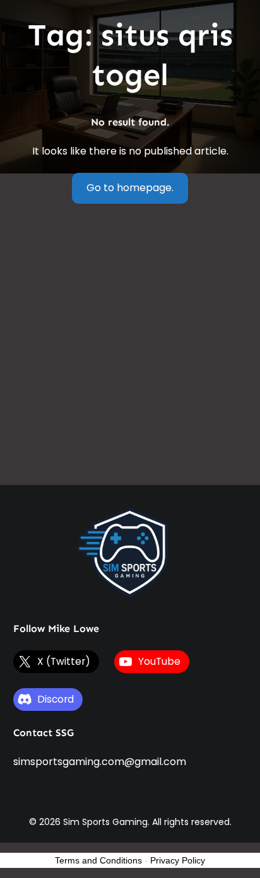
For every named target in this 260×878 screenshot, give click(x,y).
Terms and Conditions (98, 860)
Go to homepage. (130, 187)
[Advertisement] (130, 349)
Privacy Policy (177, 860)
